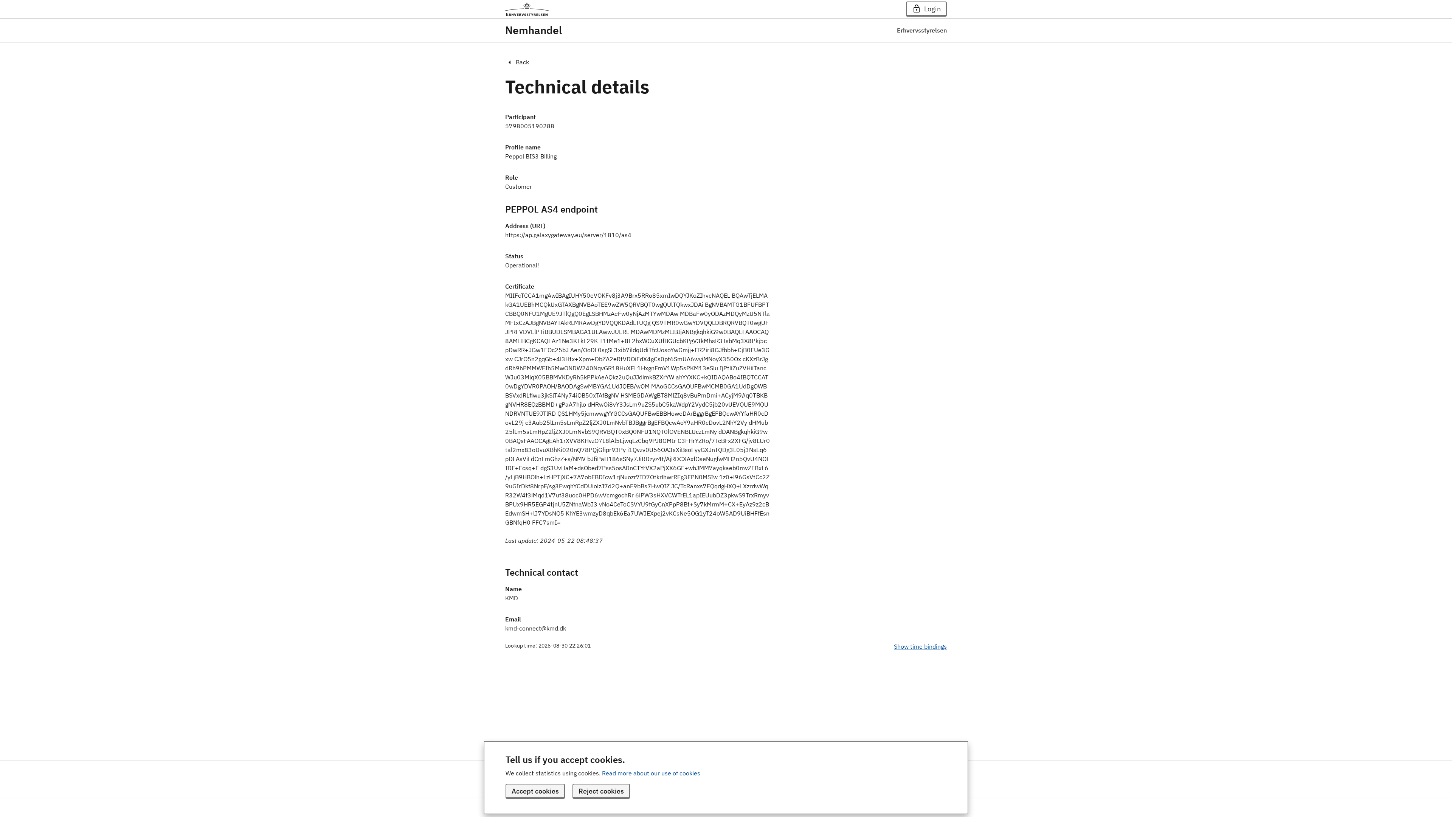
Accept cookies (535, 791)
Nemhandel (533, 30)
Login (932, 9)
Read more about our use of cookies (651, 773)
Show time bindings (920, 646)
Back (522, 62)
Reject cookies (601, 791)
